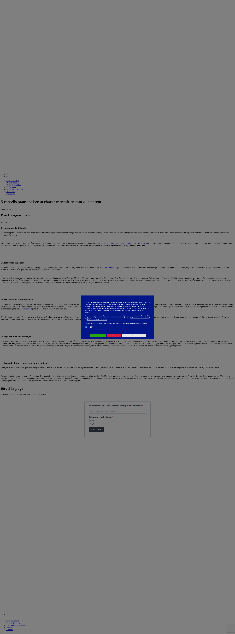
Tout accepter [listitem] (98, 336)
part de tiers (93, 304)
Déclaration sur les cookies (139, 318)
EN (91, 327)
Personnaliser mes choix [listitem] (134, 336)
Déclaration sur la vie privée (97, 320)
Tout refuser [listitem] (114, 336)
